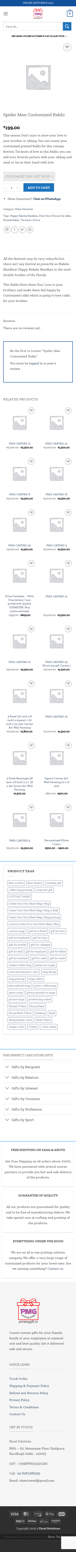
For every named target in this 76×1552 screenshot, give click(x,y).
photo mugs (16, 992)
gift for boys (40, 937)
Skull (52, 1013)
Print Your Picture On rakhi (55, 215)
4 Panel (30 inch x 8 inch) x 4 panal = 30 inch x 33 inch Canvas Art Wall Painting (19, 722)
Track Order (18, 1379)
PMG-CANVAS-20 (56, 716)
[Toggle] (7, 1067)
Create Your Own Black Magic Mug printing (34, 917)
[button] (5, 13)
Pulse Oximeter (24, 209)
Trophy (32, 1026)
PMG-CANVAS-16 (56, 494)
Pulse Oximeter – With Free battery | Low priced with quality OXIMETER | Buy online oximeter (19, 603)
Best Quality (35, 882)
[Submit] (67, 26)
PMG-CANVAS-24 (19, 545)
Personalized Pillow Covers (56, 842)
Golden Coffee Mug (20, 965)
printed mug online (39, 999)
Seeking (40, 1013)
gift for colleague (40, 944)
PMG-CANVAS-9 (19, 840)
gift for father (58, 951)
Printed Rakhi (11, 220)
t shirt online (48, 1026)
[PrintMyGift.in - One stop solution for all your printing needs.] (38, 14)
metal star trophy (45, 965)
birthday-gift (53, 882)
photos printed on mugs (41, 992)
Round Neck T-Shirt (20, 1013)
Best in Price (16, 882)
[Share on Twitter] (22, 229)
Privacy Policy (19, 1400)
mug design (49, 971)
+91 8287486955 (28, 1473)
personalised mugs (20, 985)
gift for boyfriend (19, 937)
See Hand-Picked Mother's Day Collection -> (38, 36)
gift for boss (58, 931)
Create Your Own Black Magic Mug (29, 903)
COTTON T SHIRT (19, 896)
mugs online (35, 978)
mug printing (16, 978)
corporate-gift (44, 889)
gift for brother (18, 944)
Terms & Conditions (24, 1407)
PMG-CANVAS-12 (56, 596)
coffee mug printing (20, 889)
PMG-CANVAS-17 (19, 443)
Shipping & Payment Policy (29, 1386)
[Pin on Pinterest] (29, 229)
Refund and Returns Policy (28, 1393)
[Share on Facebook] (14, 229)
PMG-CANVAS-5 (56, 545)
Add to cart (39, 188)
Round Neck (37, 1006)
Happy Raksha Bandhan (24, 215)
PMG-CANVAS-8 (19, 494)
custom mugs (17, 931)
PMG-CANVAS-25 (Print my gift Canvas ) (56, 663)
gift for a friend (38, 931)
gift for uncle (57, 958)
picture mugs (16, 999)
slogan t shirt (16, 1026)
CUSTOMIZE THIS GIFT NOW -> (29, 176)
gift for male (39, 958)
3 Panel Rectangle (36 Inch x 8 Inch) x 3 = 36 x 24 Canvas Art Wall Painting (19, 784)
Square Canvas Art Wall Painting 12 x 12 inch (56, 782)
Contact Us (17, 1414)
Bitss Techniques (60, 1537)
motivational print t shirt (24, 971)
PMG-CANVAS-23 (56, 443)
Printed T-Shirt (17, 1006)
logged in (36, 363)
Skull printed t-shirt (20, 1020)
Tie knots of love (30, 220)
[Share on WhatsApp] (7, 229)
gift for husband (18, 958)
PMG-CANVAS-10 (20, 662)
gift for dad (15, 951)
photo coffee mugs (46, 985)
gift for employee (36, 951)
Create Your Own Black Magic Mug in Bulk (33, 910)
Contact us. (56, 1269)
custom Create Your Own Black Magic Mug (34, 924)
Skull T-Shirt (43, 1020)
